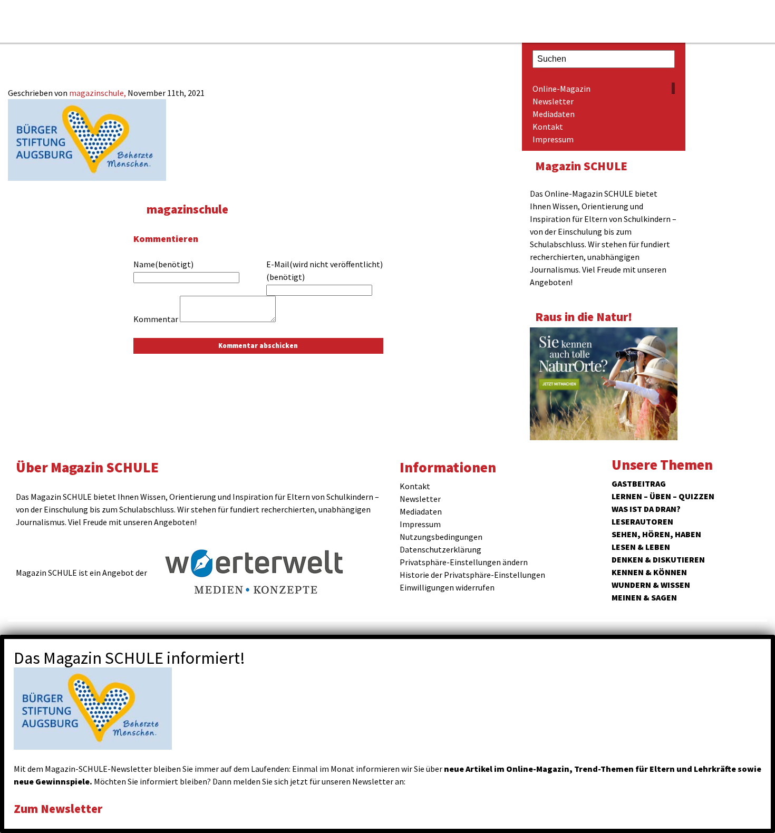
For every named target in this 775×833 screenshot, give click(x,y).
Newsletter (553, 101)
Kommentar (155, 319)
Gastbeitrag (639, 483)
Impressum (553, 139)
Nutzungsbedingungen (441, 536)
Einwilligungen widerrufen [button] (447, 587)
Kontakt (547, 126)
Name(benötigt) (163, 264)
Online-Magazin (561, 88)
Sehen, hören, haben (656, 534)
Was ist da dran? (646, 508)
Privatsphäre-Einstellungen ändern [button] (464, 562)
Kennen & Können (649, 572)
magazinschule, (98, 93)
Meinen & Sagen (644, 597)
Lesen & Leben (641, 546)
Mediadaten (553, 114)
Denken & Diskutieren (658, 559)
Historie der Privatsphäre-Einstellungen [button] (472, 574)
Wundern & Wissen (651, 584)
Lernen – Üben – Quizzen (663, 496)
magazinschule (187, 209)
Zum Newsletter (58, 808)
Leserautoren (642, 521)
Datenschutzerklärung (440, 549)
